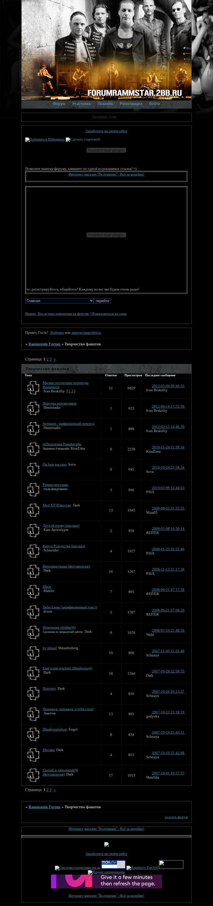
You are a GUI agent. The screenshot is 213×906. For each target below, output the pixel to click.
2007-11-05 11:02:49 (168, 651)
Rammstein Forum (44, 344)
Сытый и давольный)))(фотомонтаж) (60, 772)
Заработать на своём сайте (106, 131)
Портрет (49, 689)
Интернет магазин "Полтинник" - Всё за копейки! (106, 174)
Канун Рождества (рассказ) (64, 546)
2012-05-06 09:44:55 (168, 386)
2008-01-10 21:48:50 (168, 631)
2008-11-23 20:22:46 (168, 549)
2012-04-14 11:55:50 (168, 406)
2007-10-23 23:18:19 (168, 712)
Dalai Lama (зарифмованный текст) (70, 607)
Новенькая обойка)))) (59, 627)
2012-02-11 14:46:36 (168, 427)
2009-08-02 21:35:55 (168, 508)
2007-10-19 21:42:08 (168, 753)
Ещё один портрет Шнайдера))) (67, 668)
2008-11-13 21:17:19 (168, 569)
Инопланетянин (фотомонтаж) (66, 566)
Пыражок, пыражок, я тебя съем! (68, 709)
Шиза (47, 587)
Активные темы (104, 117)
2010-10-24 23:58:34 (168, 468)
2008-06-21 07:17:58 (168, 590)
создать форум (176, 817)
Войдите (57, 333)
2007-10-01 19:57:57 (168, 773)
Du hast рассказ (55, 464)
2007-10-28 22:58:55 (168, 671)
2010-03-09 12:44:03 (168, 488)
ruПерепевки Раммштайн (62, 444)
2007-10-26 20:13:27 (168, 692)
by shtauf (50, 648)
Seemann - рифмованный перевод (69, 424)
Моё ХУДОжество (57, 505)
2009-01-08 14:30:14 (168, 529)
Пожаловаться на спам (109, 314)
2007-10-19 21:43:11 (168, 732)
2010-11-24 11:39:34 (168, 447)
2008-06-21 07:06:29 (168, 610)
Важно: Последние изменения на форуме (57, 314)
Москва (49, 750)
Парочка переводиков (60, 403)
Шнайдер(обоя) (55, 729)
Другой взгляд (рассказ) (61, 526)
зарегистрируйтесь (86, 333)
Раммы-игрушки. (56, 485)
